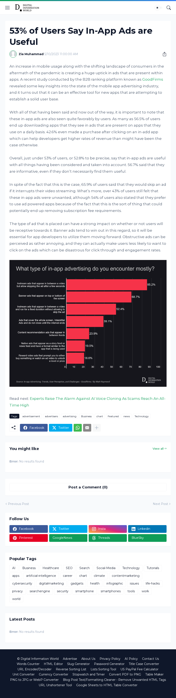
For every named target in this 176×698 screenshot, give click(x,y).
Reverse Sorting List (71, 669)
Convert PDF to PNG (125, 674)
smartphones (111, 591)
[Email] (87, 428)
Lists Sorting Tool (103, 669)
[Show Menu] (7, 7)
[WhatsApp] (78, 428)
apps (15, 576)
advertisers (51, 416)
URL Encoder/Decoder (34, 669)
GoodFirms (152, 79)
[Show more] (97, 428)
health (95, 583)
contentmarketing (126, 576)
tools (131, 591)
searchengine (40, 591)
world (16, 599)
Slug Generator (78, 664)
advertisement (31, 416)
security (62, 591)
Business (86, 416)
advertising (69, 416)
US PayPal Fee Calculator (139, 669)
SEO (69, 568)
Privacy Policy (110, 659)
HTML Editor (53, 664)
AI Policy (131, 659)
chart (99, 416)
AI (13, 568)
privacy (17, 591)
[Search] (168, 7)
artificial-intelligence (41, 576)
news (126, 416)
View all (158, 448)
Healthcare (50, 568)
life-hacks (153, 583)
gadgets (77, 583)
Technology (142, 416)
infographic (114, 583)
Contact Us (150, 659)
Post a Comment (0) (88, 487)
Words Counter (28, 664)
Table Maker (154, 674)
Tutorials (153, 568)
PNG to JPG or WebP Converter (34, 680)
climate (99, 576)
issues (134, 583)
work (145, 591)
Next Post (160, 504)
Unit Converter (23, 674)
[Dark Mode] (158, 7)
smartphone (84, 591)
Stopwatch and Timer (89, 674)
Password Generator (109, 664)
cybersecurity (22, 583)
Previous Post (18, 504)
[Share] (163, 54)
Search (84, 568)
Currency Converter (53, 674)
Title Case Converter (144, 664)
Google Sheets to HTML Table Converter (106, 685)
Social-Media (106, 568)
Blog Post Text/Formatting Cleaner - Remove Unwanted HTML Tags (114, 680)
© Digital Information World (38, 659)
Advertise (70, 659)
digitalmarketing (51, 583)
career (67, 576)
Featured (113, 416)
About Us (88, 659)
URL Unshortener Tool (55, 685)
